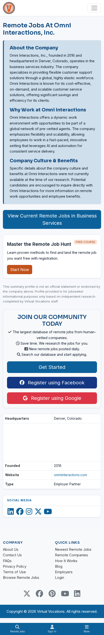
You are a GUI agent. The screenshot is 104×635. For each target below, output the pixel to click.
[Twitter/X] (38, 511)
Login (59, 577)
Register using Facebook (55, 383)
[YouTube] (48, 511)
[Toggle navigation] (94, 8)
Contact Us (12, 555)
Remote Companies (71, 555)
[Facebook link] (39, 593)
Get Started (52, 367)
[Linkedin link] (77, 593)
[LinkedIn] (10, 511)
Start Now (19, 269)
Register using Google (55, 398)
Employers (64, 572)
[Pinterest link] (52, 593)
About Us (10, 549)
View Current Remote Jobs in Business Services (52, 219)
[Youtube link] (64, 593)
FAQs (7, 560)
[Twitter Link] (27, 593)
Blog (58, 566)
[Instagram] (29, 511)
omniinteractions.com (70, 475)
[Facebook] (19, 511)
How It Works (66, 560)
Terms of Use (14, 572)
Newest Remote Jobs (73, 549)
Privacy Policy (14, 566)
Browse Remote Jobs (21, 577)
